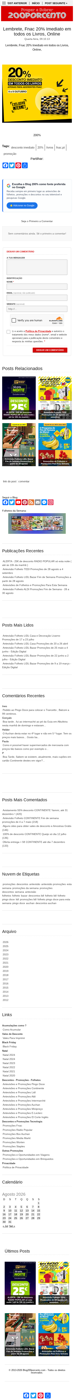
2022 (5, 958)
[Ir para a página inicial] (37, 13)
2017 (5, 979)
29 (38, 1218)
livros (49, 147)
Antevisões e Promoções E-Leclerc (22, 1113)
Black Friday (10, 1046)
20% (40, 147)
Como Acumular (12, 1029)
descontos (22, 884)
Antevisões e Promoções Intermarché (24, 1100)
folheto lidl (51, 895)
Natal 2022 (9, 1067)
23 (4, 1218)
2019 (5, 971)
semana (19, 891)
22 (38, 1214)
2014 (5, 991)
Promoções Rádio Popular (18, 1129)
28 (32, 1218)
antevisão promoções (53, 884)
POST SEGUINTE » (56, 3)
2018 (5, 975)
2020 (5, 966)
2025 (5, 946)
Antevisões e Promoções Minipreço (23, 1108)
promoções (9, 884)
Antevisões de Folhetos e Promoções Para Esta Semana (35, 585)
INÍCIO (36, 3)
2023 (5, 954)
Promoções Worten (14, 1142)
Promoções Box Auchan (16, 1134)
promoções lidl (28, 899)
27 (27, 1218)
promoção (10, 153)
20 (27, 1214)
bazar (24, 895)
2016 (5, 983)
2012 (5, 1000)
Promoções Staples (14, 1146)
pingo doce (18, 903)
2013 (5, 995)
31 (9, 1221)
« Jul (5, 1226)
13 (27, 1210)
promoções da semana (25, 888)
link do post (9, 481)
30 (4, 1221)
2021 (5, 962)
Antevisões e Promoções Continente (23, 1088)
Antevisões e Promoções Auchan (21, 1104)
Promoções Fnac (12, 1125)
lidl (17, 899)
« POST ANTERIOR (15, 3)
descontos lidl (36, 895)
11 (15, 1210)
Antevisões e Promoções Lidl (19, 1092)
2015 (5, 987)
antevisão (34, 884)
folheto (16, 895)
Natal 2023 (9, 1063)
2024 (5, 950)
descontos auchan (46, 903)
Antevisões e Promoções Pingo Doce (24, 1084)
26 (21, 1218)
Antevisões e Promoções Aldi (19, 1096)
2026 (5, 942)
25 (15, 1218)
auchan (30, 903)
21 (32, 1214)
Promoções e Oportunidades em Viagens (26, 1154)
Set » (12, 1226)
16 (4, 1214)
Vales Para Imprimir (14, 1038)
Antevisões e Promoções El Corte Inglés (25, 1117)
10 (9, 1210)
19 (21, 1214)
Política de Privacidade (16, 1167)
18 (15, 1214)
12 (21, 1210)
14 (32, 1210)
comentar (23, 481)
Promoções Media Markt (17, 1138)
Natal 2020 (9, 1075)
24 (9, 1218)
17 (9, 1214)
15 (38, 1210)
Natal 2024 (9, 1054)
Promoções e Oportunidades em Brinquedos (28, 1158)
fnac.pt (60, 147)
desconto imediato (22, 147)
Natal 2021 (9, 1071)
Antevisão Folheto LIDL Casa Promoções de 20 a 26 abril (35, 643)
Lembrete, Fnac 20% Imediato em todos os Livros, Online (37, 31)
